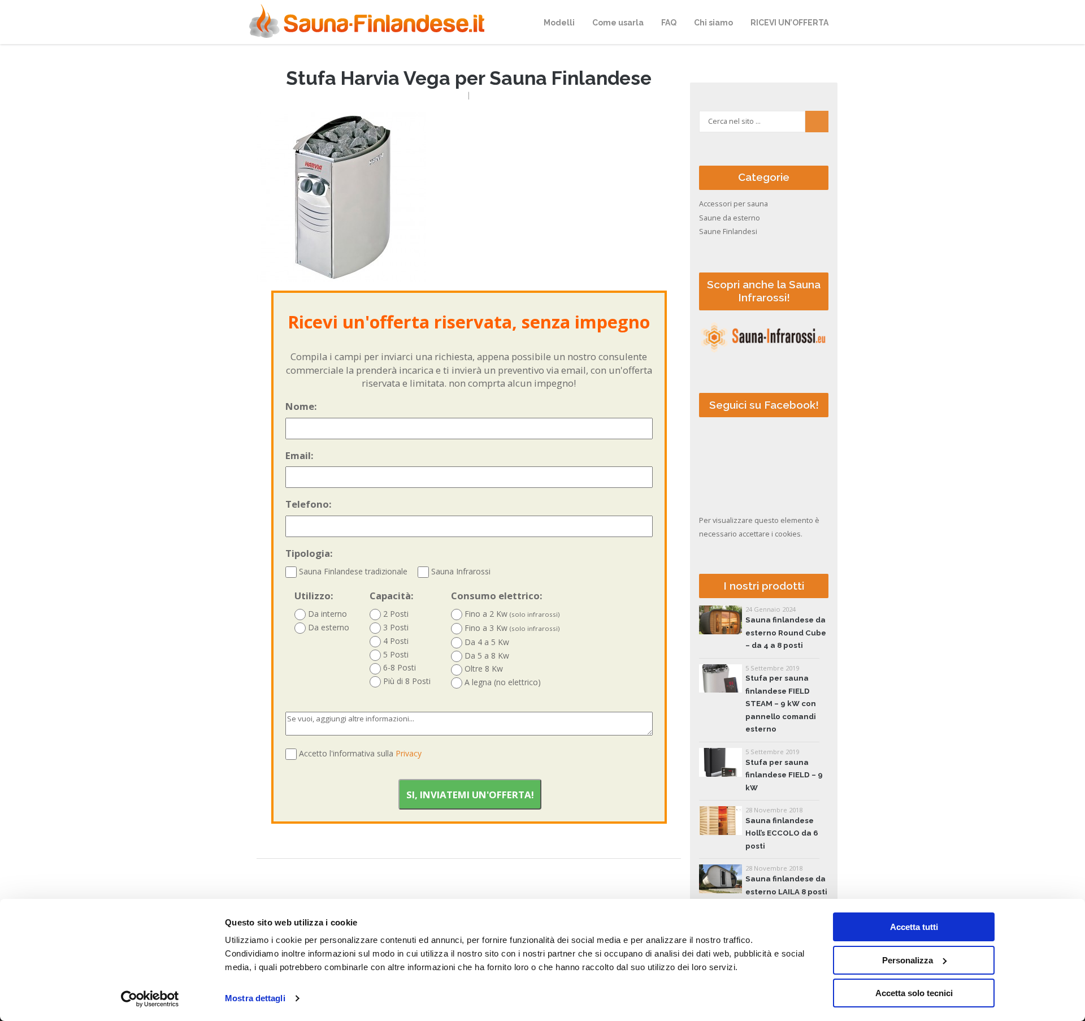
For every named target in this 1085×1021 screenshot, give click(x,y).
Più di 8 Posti (406, 681)
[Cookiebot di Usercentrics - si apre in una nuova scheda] (150, 998)
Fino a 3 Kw (511, 627)
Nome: (301, 406)
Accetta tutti (914, 927)
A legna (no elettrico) (501, 682)
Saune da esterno (729, 218)
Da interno (326, 613)
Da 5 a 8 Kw (485, 655)
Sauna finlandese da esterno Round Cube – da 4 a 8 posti (785, 633)
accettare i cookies (770, 534)
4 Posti (395, 640)
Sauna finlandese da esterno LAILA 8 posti (786, 885)
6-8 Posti (398, 667)
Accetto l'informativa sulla (360, 753)
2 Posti (395, 613)
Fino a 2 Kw (511, 613)
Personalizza (907, 960)
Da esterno (327, 627)
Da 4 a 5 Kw (485, 642)
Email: (299, 455)
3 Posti (395, 627)
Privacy (409, 753)
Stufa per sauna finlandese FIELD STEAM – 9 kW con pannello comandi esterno (780, 703)
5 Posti (395, 654)
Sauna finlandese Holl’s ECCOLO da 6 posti (781, 833)
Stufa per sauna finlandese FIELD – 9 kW (784, 775)
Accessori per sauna (733, 204)
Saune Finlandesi (728, 231)
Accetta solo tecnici (914, 993)
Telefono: (308, 503)
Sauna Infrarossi (460, 571)
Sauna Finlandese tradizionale (352, 571)
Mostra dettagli (255, 998)
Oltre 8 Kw (482, 668)
